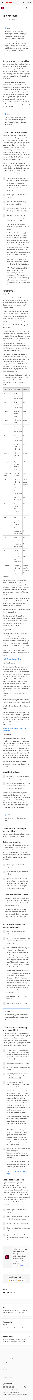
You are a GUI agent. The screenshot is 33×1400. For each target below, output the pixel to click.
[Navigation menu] (2, 2)
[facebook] (4, 1387)
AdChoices (6, 1397)
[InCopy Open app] (31, 8)
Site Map (25, 1394)
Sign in (29, 2)
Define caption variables (13, 659)
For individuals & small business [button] (11, 1354)
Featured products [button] (7, 1377)
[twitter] (10, 1387)
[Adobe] (8, 2)
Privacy (24, 1390)
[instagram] (7, 1387)
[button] (23, 2)
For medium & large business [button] (10, 1358)
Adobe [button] (4, 1374)
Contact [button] (5, 1370)
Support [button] (5, 1366)
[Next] (23, 1294)
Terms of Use (5, 1392)
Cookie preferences (14, 1392)
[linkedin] (13, 1387)
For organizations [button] (7, 1362)
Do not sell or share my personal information (12, 1394)
